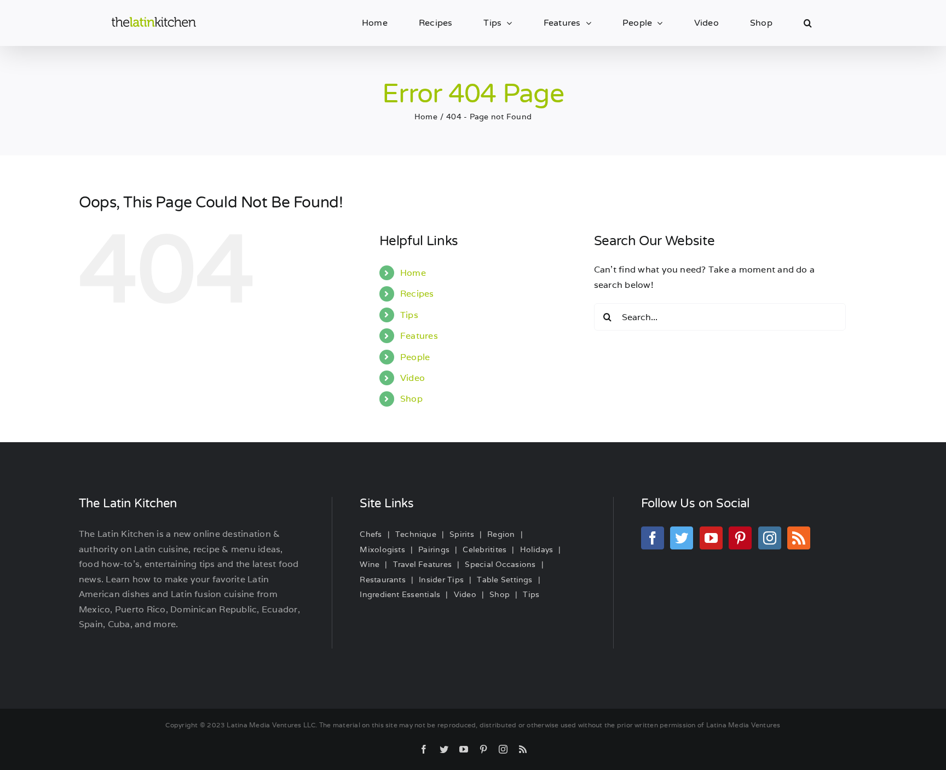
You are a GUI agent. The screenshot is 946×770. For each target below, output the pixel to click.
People (415, 357)
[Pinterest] (740, 537)
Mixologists (382, 549)
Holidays (536, 549)
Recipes (417, 293)
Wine (369, 564)
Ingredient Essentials (400, 594)
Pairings (433, 549)
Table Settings (504, 579)
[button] (808, 23)
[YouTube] (711, 537)
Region (501, 534)
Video (412, 378)
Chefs (371, 534)
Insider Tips (441, 579)
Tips (409, 315)
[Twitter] (681, 537)
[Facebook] (652, 537)
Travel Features (422, 564)
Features (419, 335)
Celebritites (484, 549)
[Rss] (798, 537)
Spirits (461, 534)
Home (413, 273)
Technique (415, 534)
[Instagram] (769, 537)
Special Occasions (500, 564)
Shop (411, 398)
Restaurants (383, 579)
